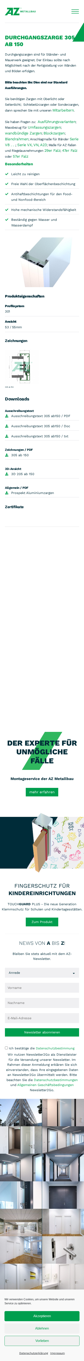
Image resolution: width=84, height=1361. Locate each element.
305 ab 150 (20, 455)
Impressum (57, 1353)
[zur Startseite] (20, 11)
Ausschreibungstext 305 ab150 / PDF (40, 416)
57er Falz (20, 156)
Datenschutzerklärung (33, 1353)
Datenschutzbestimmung (55, 1048)
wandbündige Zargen (23, 133)
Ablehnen (42, 1328)
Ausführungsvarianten (56, 121)
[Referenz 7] (21, 1195)
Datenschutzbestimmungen (56, 1080)
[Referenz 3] (21, 1140)
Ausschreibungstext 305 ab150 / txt (39, 436)
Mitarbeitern (63, 110)
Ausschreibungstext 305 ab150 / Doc (40, 426)
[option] (42, 867)
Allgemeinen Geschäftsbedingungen (45, 1085)
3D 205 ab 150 (22, 474)
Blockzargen (54, 133)
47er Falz (70, 150)
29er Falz (52, 150)
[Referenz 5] (21, 1167)
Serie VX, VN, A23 (32, 145)
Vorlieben (42, 1341)
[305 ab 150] (22, 367)
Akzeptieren (42, 1316)
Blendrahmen (16, 139)
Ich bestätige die (41, 1048)
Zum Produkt (42, 922)
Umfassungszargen (44, 127)
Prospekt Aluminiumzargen (32, 493)
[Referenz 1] (21, 1112)
